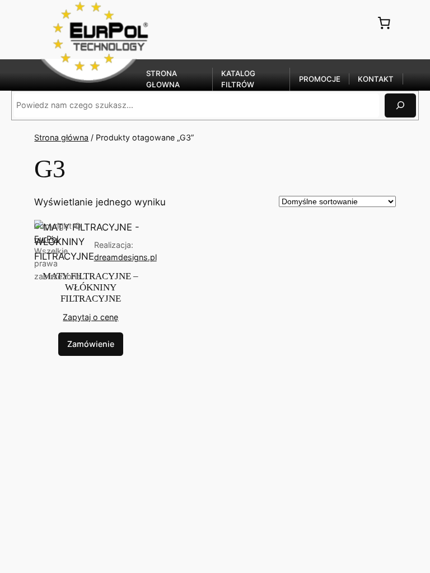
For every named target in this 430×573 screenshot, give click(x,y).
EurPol (46, 238)
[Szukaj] (400, 105)
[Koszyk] (384, 22)
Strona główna (61, 137)
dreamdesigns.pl (125, 257)
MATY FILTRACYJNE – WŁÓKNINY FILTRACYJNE (90, 287)
